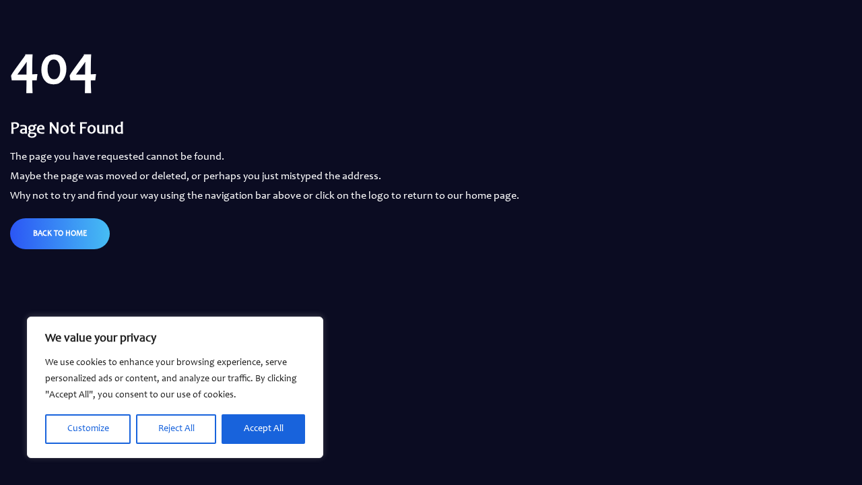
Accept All (264, 429)
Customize (88, 429)
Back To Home (60, 234)
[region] (175, 387)
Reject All (176, 429)
